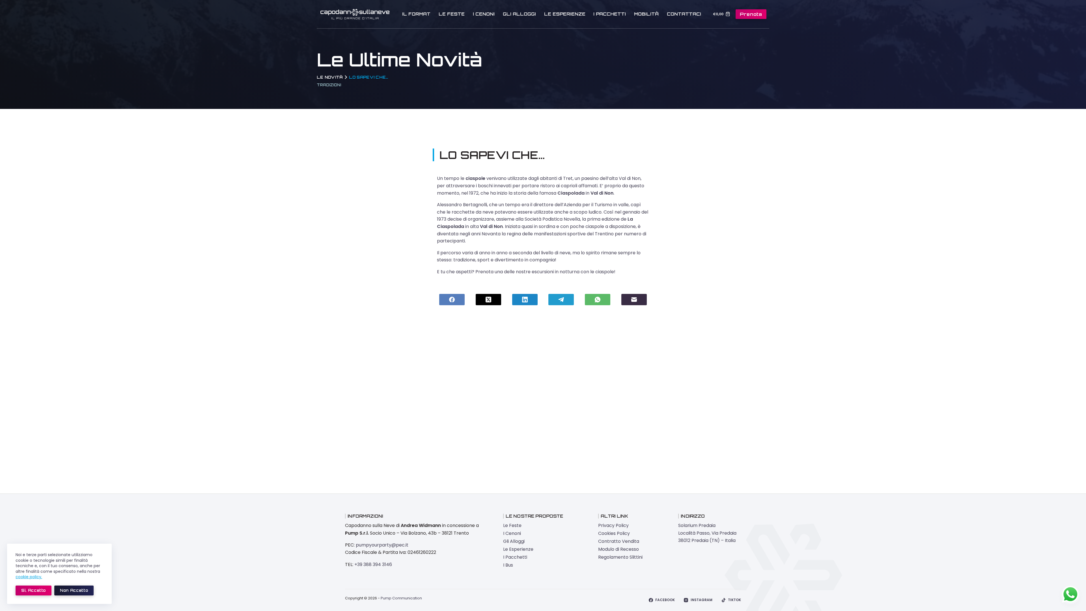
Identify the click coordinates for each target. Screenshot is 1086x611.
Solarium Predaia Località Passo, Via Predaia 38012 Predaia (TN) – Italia (707, 533)
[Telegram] (561, 299)
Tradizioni (329, 85)
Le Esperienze (564, 14)
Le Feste (452, 14)
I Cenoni (484, 14)
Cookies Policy (614, 533)
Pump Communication (401, 598)
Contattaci (684, 14)
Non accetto (74, 590)
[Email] (634, 299)
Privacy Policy (613, 525)
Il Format (416, 14)
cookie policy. (29, 577)
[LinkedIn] (525, 299)
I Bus (508, 565)
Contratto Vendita (618, 541)
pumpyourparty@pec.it (382, 545)
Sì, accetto (33, 590)
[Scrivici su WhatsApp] (1070, 594)
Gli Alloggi (519, 14)
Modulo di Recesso (618, 549)
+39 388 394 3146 (373, 564)
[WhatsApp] (598, 299)
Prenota (751, 14)
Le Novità (329, 77)
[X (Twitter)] (488, 299)
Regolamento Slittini (620, 557)
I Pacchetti (609, 14)
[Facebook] (452, 299)
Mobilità (646, 14)
